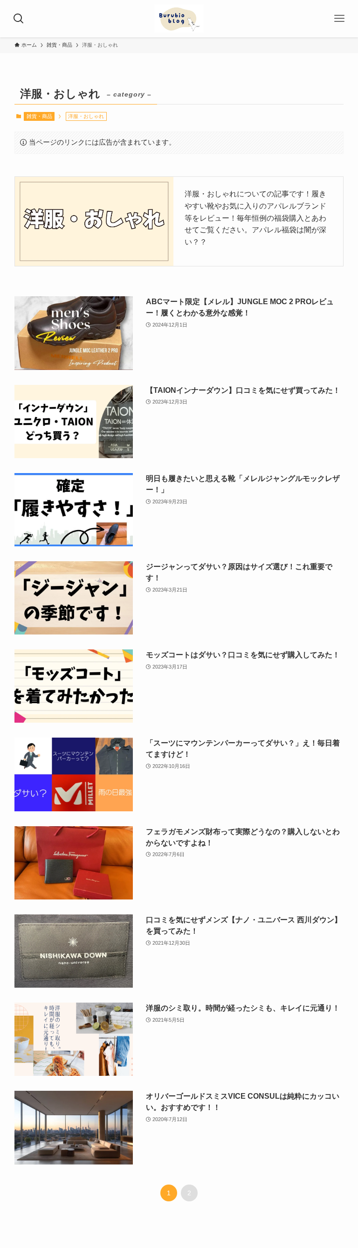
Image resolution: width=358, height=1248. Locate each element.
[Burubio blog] (179, 18)
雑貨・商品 (39, 116)
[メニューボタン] (339, 18)
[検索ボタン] (18, 18)
